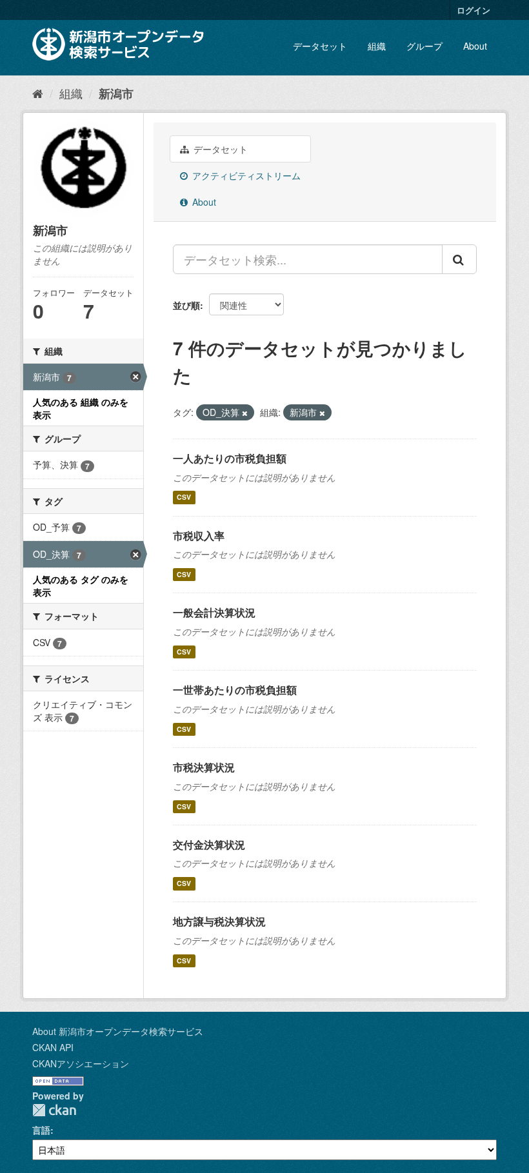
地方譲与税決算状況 (219, 921)
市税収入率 (199, 535)
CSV (184, 497)
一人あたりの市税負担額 (229, 458)
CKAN (54, 1110)
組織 (377, 45)
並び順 (186, 305)
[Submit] (459, 259)
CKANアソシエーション (80, 1063)
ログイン (473, 10)
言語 (41, 1129)
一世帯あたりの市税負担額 (235, 689)
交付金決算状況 (209, 844)
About (475, 45)
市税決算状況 (204, 767)
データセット (320, 45)
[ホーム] (37, 92)
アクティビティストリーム (245, 175)
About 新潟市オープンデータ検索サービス (117, 1031)
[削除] (245, 413)
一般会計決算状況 (214, 612)
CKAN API (53, 1047)
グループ (424, 45)
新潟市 (116, 93)
